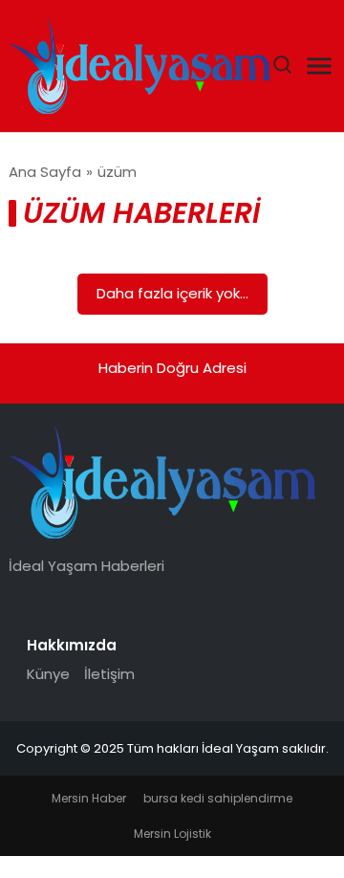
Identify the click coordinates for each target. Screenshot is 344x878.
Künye (48, 674)
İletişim (109, 674)
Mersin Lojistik (172, 833)
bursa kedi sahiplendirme (217, 798)
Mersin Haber (89, 798)
